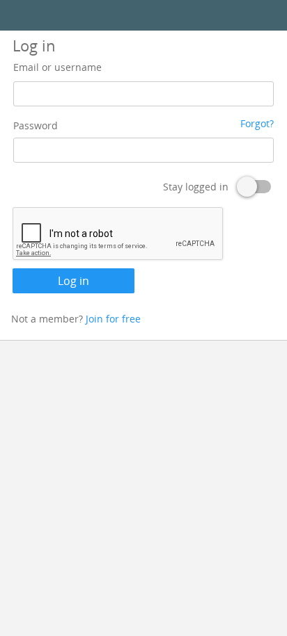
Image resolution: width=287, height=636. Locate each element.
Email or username (57, 67)
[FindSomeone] (143, 15)
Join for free (113, 318)
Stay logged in (195, 186)
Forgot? (257, 123)
